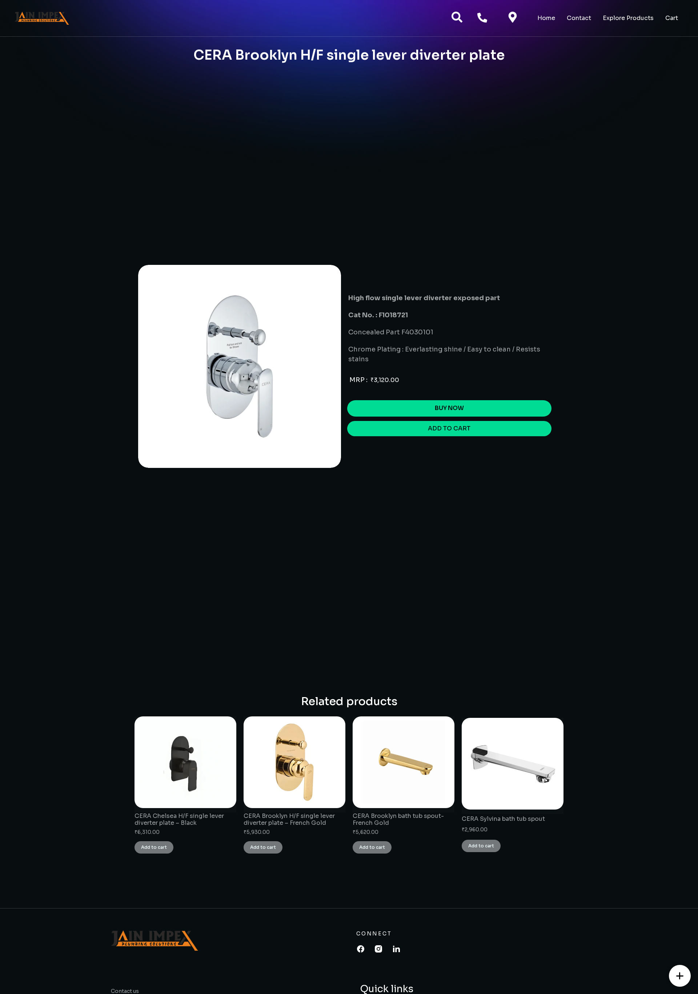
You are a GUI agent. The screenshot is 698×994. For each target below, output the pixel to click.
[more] (680, 976)
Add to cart (154, 847)
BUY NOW (449, 408)
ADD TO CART (449, 428)
